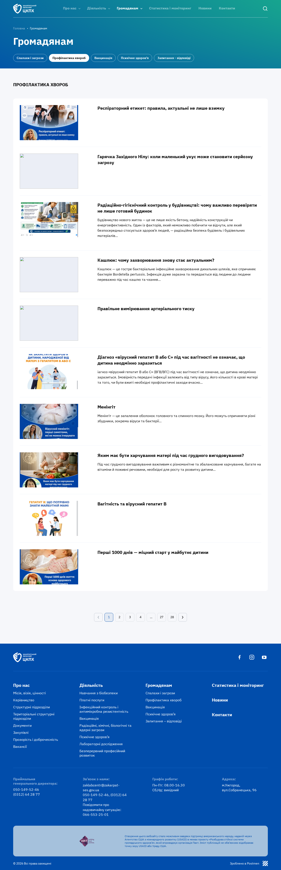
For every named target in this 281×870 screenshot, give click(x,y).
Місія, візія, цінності (29, 693)
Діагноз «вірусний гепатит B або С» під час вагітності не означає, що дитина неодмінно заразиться (171, 360)
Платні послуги (91, 700)
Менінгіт (106, 407)
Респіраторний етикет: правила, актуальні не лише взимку (161, 108)
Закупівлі (21, 732)
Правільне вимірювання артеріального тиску (146, 308)
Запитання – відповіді (174, 58)
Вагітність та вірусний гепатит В (131, 504)
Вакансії (20, 746)
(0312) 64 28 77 (26, 794)
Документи (22, 725)
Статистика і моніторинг (170, 8)
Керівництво (23, 700)
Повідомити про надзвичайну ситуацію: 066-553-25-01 (102, 809)
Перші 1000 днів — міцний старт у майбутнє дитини (152, 552)
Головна (19, 28)
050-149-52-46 (26, 789)
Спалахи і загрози (30, 58)
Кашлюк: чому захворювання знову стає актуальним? (155, 260)
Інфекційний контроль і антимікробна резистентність (103, 709)
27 (161, 617)
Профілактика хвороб (69, 58)
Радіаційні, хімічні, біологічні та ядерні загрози (105, 727)
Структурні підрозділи (31, 707)
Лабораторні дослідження (101, 744)
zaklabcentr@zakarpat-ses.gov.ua (101, 787)
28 (172, 617)
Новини (205, 8)
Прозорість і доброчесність (35, 739)
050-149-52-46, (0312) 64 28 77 (105, 797)
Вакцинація (103, 58)
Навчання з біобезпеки (98, 693)
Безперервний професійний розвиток (102, 753)
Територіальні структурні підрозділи (33, 716)
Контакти (227, 8)
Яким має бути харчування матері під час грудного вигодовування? (170, 455)
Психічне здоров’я (135, 58)
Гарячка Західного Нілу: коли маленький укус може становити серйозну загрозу (175, 159)
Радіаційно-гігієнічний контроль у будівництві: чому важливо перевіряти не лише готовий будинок (177, 208)
